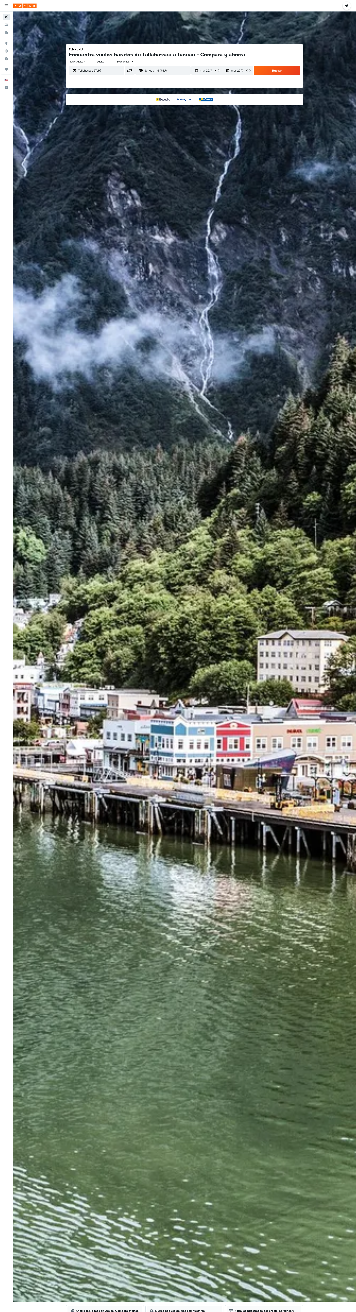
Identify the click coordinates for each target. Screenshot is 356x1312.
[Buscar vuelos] (6, 17)
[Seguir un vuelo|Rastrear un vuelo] (6, 51)
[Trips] (6, 69)
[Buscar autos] (6, 32)
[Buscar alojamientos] (6, 25)
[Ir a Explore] (6, 43)
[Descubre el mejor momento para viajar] (6, 58)
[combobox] (79, 61)
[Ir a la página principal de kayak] (25, 6)
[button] (6, 6)
